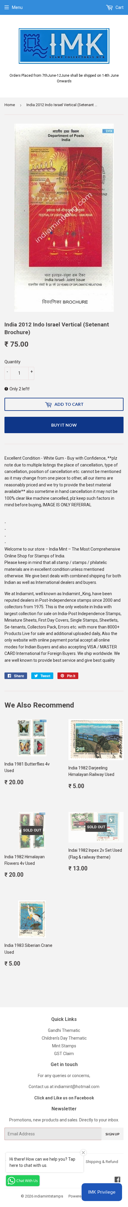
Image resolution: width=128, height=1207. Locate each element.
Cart (119, 7)
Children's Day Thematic (64, 1038)
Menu (17, 7)
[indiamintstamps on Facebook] (117, 1180)
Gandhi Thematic (64, 1030)
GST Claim (64, 1053)
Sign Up (112, 1134)
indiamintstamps (48, 1196)
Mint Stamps (64, 1045)
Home (9, 105)
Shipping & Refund (102, 1161)
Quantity (12, 361)
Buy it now (64, 425)
